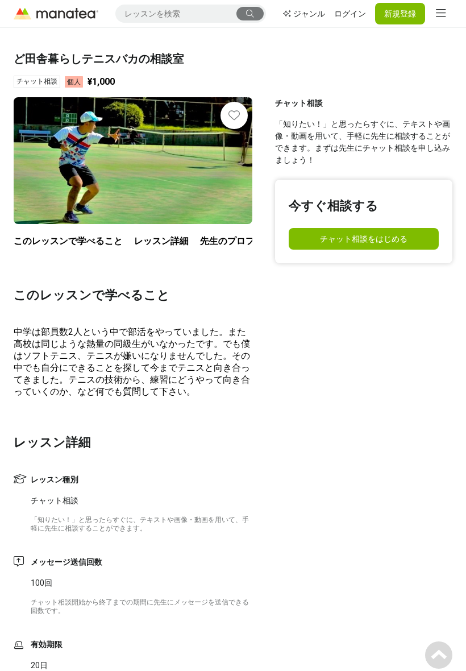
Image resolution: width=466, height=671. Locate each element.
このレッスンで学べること (68, 240)
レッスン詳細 (161, 240)
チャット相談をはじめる (363, 238)
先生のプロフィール (241, 240)
